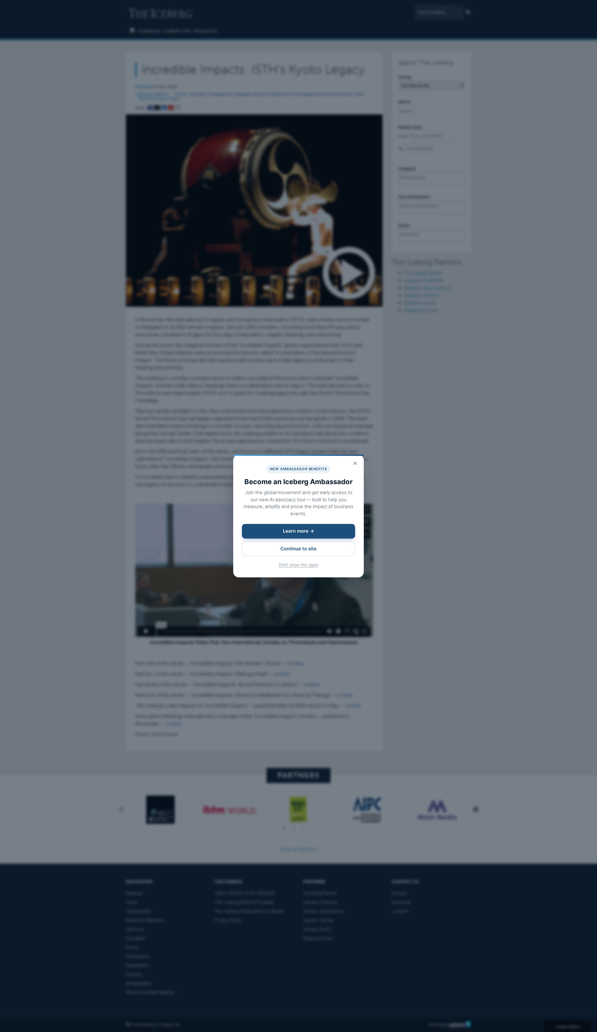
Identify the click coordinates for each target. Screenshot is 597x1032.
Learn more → (298, 531)
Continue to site (298, 549)
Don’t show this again (298, 564)
